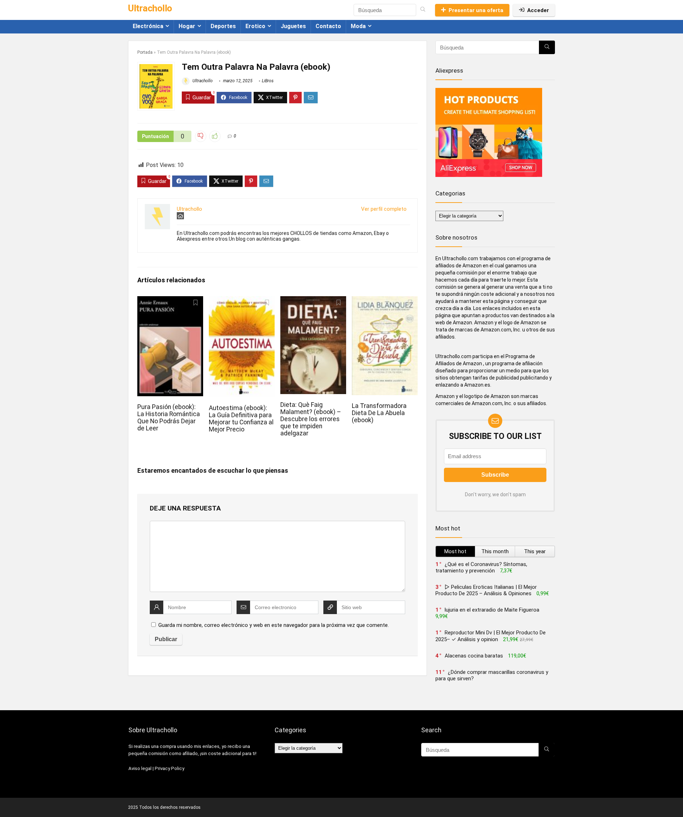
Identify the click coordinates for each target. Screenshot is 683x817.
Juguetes (293, 26)
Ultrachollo (202, 80)
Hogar (187, 26)
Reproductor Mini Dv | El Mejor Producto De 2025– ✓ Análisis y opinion (490, 636)
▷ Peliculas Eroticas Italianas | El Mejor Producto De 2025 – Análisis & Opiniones (486, 590)
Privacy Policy (169, 768)
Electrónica (148, 26)
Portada (145, 52)
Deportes (223, 26)
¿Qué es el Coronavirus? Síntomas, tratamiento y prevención (481, 567)
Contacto (328, 26)
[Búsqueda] (422, 10)
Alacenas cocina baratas (474, 656)
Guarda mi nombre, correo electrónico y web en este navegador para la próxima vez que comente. (273, 625)
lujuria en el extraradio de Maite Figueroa (492, 610)
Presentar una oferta (476, 10)
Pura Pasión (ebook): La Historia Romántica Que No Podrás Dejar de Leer (168, 417)
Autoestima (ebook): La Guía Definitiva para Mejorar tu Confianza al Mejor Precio (241, 418)
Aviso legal (140, 768)
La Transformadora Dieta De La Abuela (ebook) (379, 413)
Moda (358, 26)
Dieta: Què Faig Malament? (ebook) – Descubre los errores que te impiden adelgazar (310, 419)
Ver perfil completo (384, 209)
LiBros (268, 80)
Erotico (255, 26)
